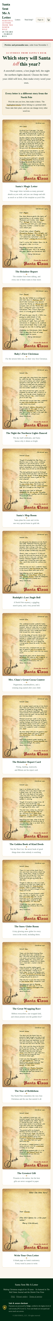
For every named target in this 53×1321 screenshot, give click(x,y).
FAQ (13, 1297)
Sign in (40, 20)
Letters (17, 20)
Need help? (29, 20)
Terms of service (35, 1297)
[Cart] (48, 19)
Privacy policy (22, 1297)
